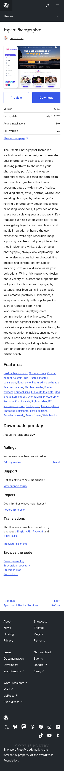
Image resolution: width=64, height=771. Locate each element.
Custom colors (37, 373)
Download (46, 97)
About (7, 621)
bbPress (11, 695)
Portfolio (9, 401)
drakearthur (16, 38)
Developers (11, 665)
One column (35, 396)
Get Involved (42, 652)
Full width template (42, 391)
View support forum (15, 485)
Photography (51, 396)
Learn (7, 652)
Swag (39, 671)
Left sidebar (19, 396)
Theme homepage (14, 138)
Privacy (8, 640)
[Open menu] (58, 5)
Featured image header (46, 382)
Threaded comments (16, 410)
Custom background (16, 373)
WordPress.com (16, 683)
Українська (10, 535)
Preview (16, 97)
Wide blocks (49, 415)
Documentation (14, 658)
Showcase (40, 621)
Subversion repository (17, 565)
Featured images (13, 387)
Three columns (38, 410)
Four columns (22, 391)
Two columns (33, 415)
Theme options (50, 406)
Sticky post (32, 406)
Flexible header (34, 387)
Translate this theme (16, 543)
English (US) (24, 531)
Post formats (22, 401)
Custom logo (20, 377)
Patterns (39, 640)
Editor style (24, 382)
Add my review (12, 462)
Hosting (9, 634)
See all (56, 462)
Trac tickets (11, 574)
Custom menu (38, 377)
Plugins (38, 634)
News (7, 628)
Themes (8, 16)
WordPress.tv (14, 671)
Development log (14, 561)
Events (38, 658)
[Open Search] (48, 5)
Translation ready (14, 415)
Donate (40, 665)
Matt (9, 689)
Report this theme (14, 509)
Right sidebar (39, 401)
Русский (38, 531)
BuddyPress (13, 702)
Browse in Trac (12, 569)
